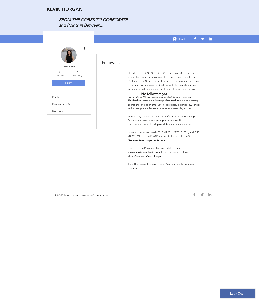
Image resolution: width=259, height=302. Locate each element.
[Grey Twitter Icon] (202, 194)
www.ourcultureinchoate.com (144, 152)
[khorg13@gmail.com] (210, 39)
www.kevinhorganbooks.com (149, 140)
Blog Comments (61, 103)
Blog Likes (57, 110)
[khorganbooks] (203, 39)
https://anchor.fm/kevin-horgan (145, 156)
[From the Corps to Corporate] (195, 39)
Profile (55, 96)
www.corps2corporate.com (95, 194)
